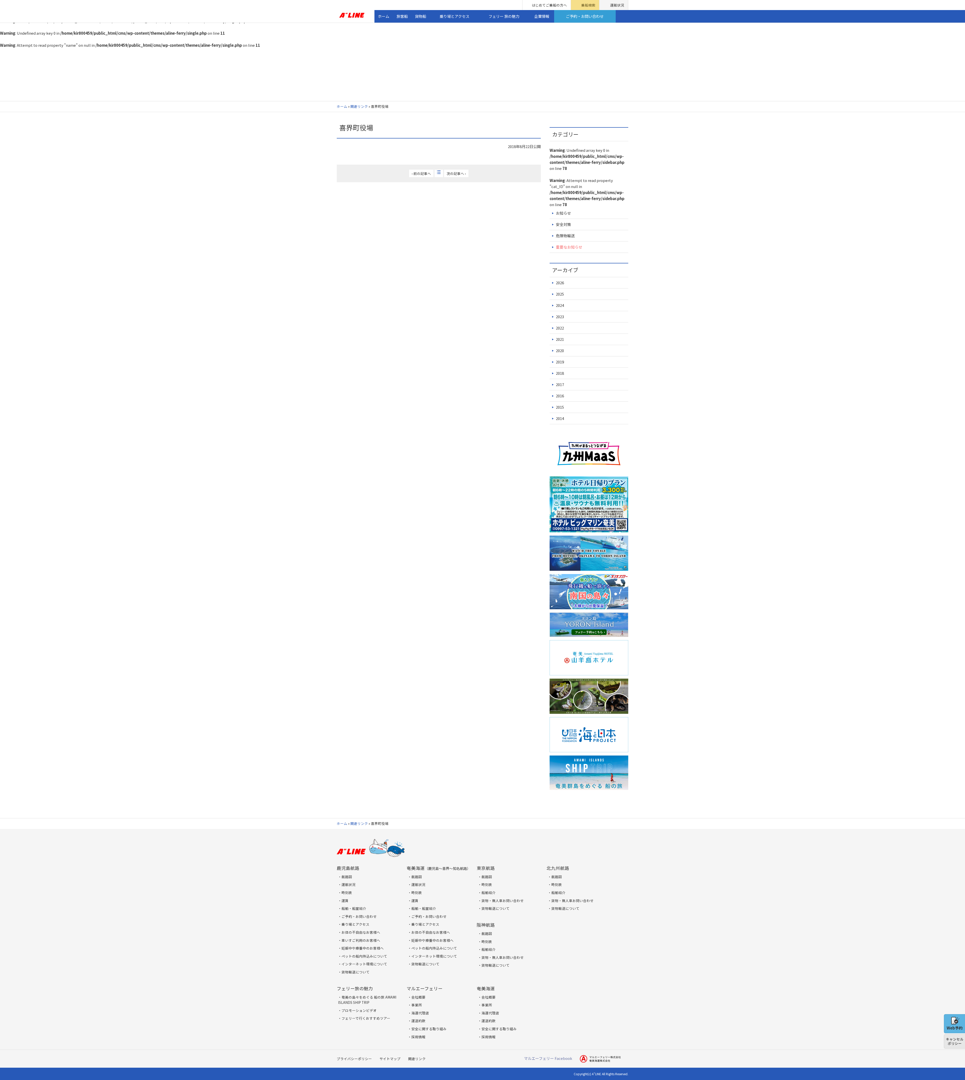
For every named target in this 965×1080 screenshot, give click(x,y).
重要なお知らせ (569, 247)
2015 (560, 407)
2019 (560, 361)
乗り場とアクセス (454, 16)
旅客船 (402, 16)
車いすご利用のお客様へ (361, 940)
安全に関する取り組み (429, 1028)
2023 (560, 316)
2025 (560, 294)
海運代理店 (420, 1012)
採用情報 (418, 1036)
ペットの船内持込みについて (364, 956)
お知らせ (563, 213)
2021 (560, 339)
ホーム (383, 16)
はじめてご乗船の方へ (549, 5)
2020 (560, 350)
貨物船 (420, 16)
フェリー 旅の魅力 (504, 16)
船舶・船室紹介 (354, 908)
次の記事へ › (456, 173)
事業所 (416, 1004)
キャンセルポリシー (954, 1041)
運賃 (345, 900)
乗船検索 (588, 5)
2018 (560, 373)
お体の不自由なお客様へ (361, 932)
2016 (560, 395)
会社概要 (418, 997)
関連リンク (359, 106)
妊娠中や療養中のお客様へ (363, 948)
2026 (560, 282)
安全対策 (563, 224)
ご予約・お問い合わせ (585, 16)
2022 (560, 328)
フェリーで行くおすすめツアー (366, 1018)
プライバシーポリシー (354, 1058)
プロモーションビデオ (359, 1010)
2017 (560, 384)
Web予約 (954, 1027)
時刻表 (347, 892)
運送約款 (418, 1020)
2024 (560, 305)
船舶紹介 (488, 892)
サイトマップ (390, 1058)
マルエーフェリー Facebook (548, 1058)
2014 (560, 418)
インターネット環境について (364, 963)
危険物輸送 (565, 235)
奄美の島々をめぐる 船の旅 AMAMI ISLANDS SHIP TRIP (367, 1000)
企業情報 (541, 16)
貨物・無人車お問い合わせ (502, 900)
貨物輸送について (356, 971)
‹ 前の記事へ (421, 173)
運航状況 (617, 5)
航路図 (347, 876)
